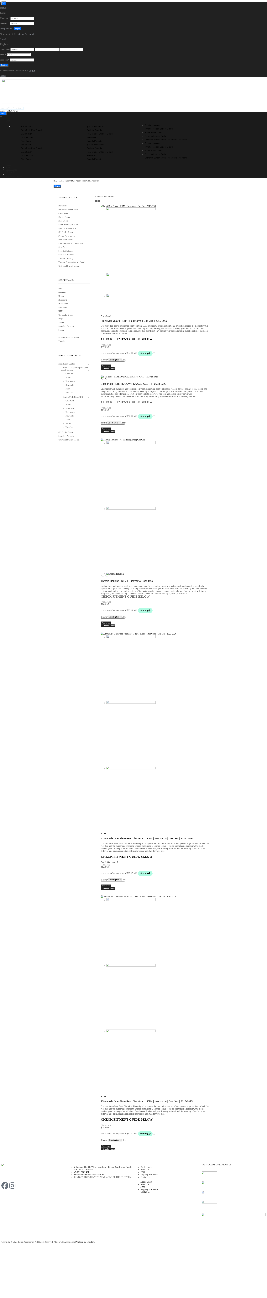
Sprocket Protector (66, 255)
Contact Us (145, 1177)
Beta (60, 288)
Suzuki (61, 330)
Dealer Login (11, 170)
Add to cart (106, 366)
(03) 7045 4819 (83, 1172)
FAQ (142, 1172)
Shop (8, 121)
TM (59, 334)
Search (57, 186)
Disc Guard (26, 141)
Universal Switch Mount (68, 266)
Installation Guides (14, 177)
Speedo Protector (95, 141)
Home (8, 165)
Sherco (61, 322)
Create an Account (24, 34)
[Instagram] (12, 1185)
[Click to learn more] (234, 1176)
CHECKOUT (12, 111)
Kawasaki (62, 307)
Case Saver (26, 134)
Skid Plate (91, 137)
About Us (144, 1169)
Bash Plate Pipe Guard (31, 130)
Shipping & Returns (149, 1174)
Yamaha (61, 341)
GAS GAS (69, 401)
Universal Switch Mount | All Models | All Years (166, 139)
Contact (9, 174)
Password (4, 23)
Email (3, 55)
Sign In (3, 8)
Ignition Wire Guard (95, 126)
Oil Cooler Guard (65, 232)
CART (2, 111)
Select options (108, 368)
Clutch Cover (27, 137)
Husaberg (62, 300)
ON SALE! (10, 172)
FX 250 (78, 181)
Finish (104, 423)
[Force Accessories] (16, 103)
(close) (3, 39)
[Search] (3, 3)
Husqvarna (63, 303)
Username (5, 18)
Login (32, 70)
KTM (60, 311)
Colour (104, 360)
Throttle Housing (152, 125)
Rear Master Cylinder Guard (100, 134)
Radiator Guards (94, 130)
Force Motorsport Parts (155, 136)
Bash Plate (26, 126)
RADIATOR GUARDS (73, 397)
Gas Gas (62, 292)
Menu (3, 113)
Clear (124, 360)
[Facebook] (4, 1185)
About (8, 167)
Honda (61, 296)
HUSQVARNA (69, 181)
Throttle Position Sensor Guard (159, 129)
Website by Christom (85, 1242)
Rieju (60, 319)
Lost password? (6, 28)
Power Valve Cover (153, 132)
